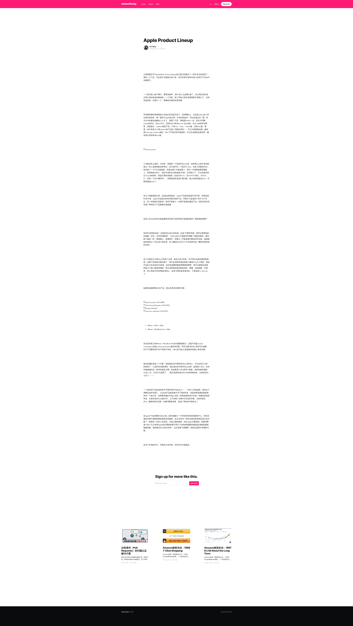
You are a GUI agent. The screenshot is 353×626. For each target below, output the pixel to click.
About (151, 4)
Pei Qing (152, 47)
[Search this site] (211, 4)
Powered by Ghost (226, 612)
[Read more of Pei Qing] (146, 47)
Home (143, 4)
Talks (157, 4)
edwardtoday (128, 4)
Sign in (216, 4)
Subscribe (226, 4)
